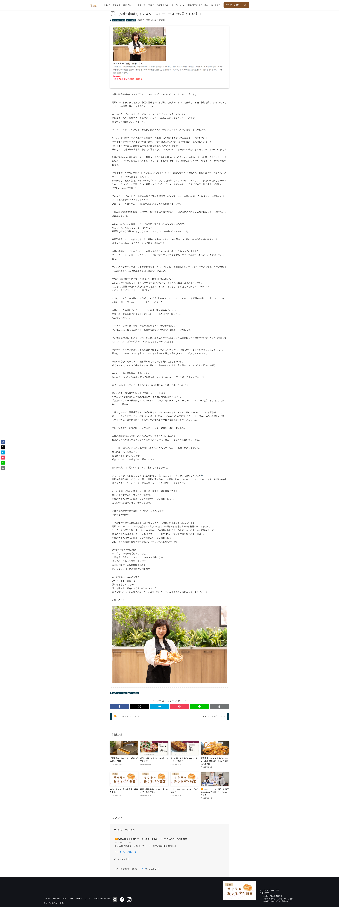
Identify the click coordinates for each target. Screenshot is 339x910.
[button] (119, 706)
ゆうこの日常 (131, 20)
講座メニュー (68, 899)
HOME (48, 899)
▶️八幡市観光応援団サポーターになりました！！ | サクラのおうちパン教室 (151, 839)
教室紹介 (56, 899)
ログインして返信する (125, 852)
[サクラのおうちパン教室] (93, 4)
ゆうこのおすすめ (119, 20)
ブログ (87, 899)
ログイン (141, 868)
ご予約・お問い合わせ (236, 5)
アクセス (78, 899)
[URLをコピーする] (219, 706)
